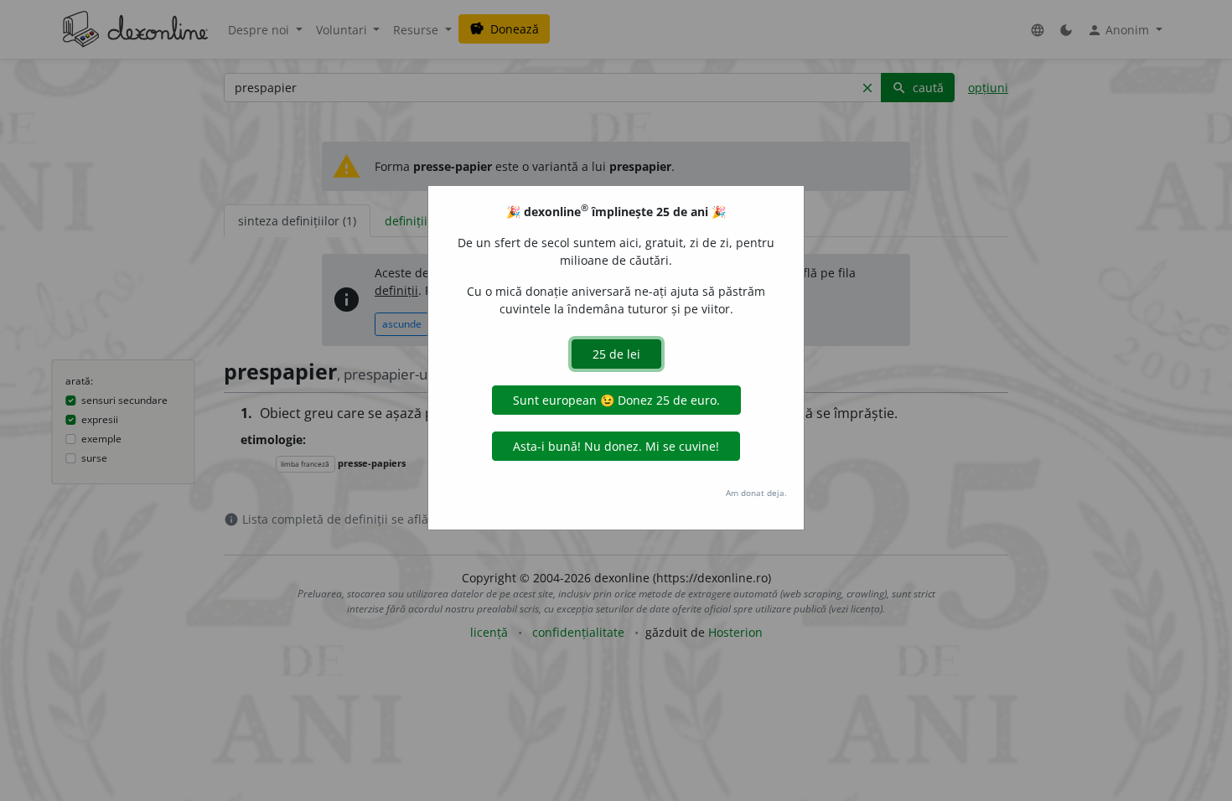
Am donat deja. (756, 493)
